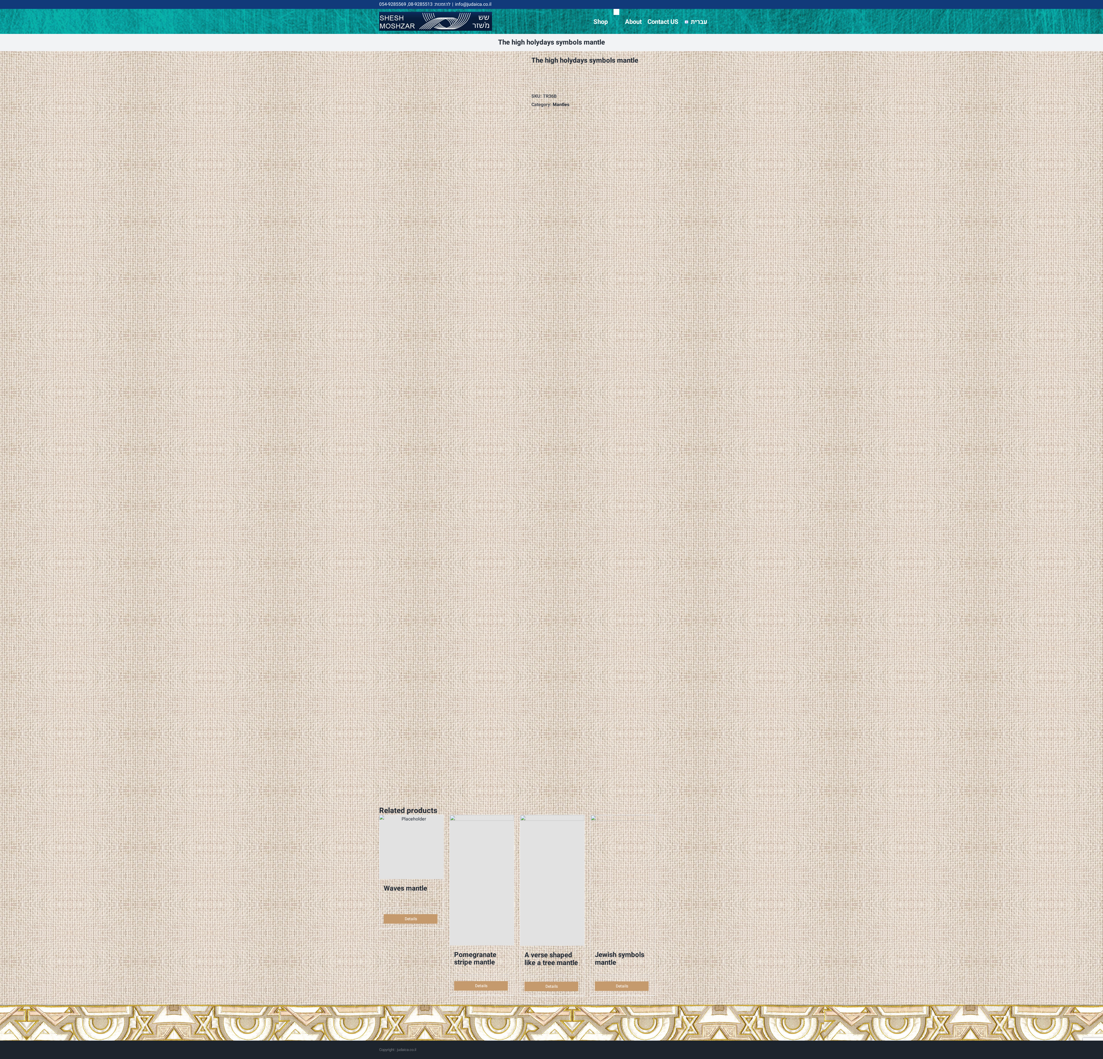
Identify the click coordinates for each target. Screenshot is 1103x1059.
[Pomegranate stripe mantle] (482, 880)
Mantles (561, 104)
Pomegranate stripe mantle (475, 958)
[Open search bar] (616, 12)
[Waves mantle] (411, 847)
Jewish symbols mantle (619, 958)
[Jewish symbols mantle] (623, 880)
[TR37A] (451, 423)
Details (411, 919)
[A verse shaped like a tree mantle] (552, 880)
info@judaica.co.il (473, 4)
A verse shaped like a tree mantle (551, 959)
